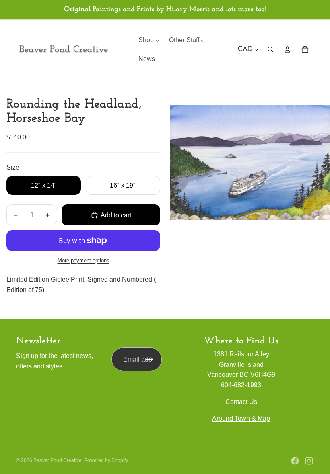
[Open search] (270, 49)
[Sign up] (149, 359)
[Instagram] (309, 461)
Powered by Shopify (106, 460)
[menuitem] (149, 40)
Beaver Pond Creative (57, 460)
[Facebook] (295, 461)
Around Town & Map (241, 418)
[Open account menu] (287, 49)
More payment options (83, 260)
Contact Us (241, 401)
